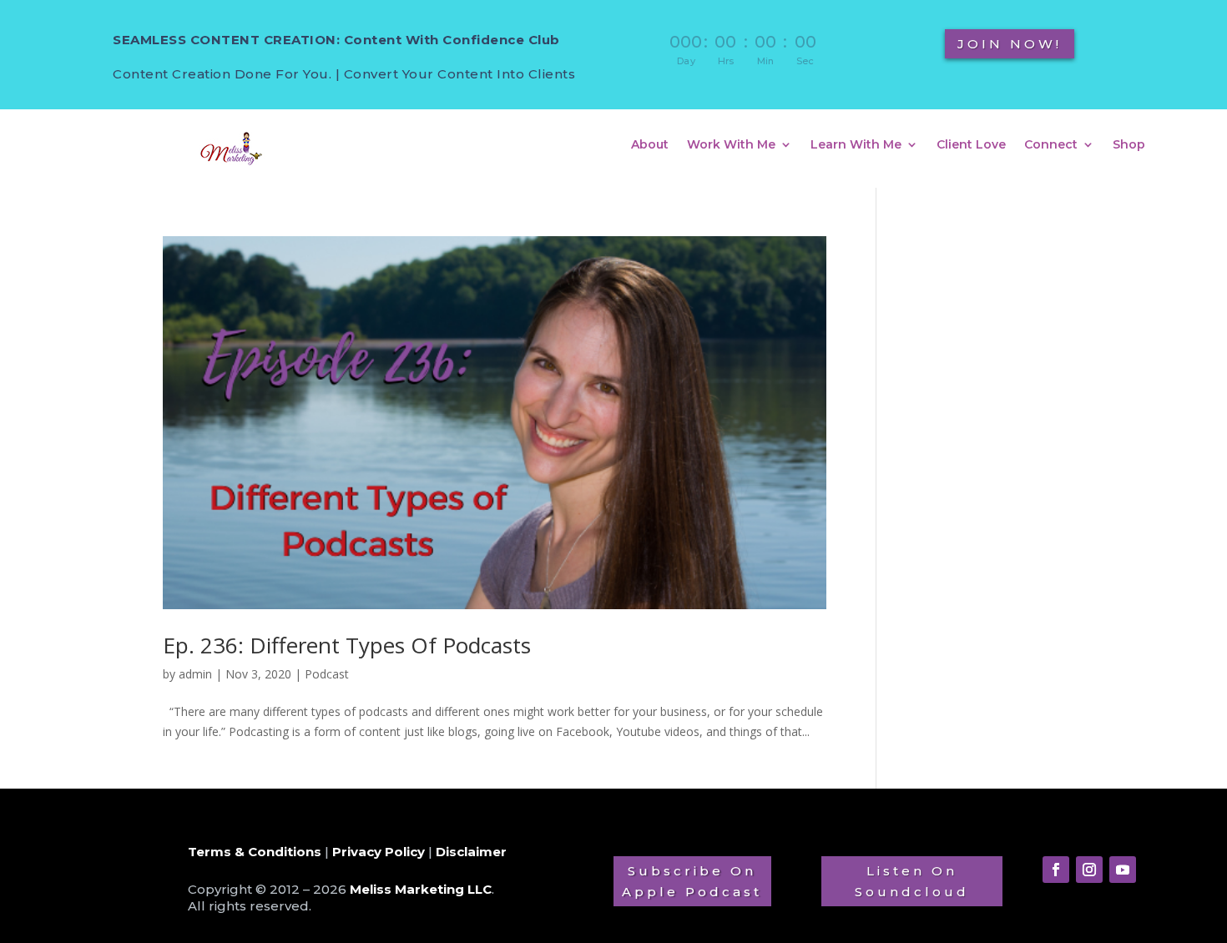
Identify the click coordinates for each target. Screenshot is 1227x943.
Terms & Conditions (254, 852)
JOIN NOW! (1009, 44)
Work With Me (731, 145)
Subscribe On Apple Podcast (692, 881)
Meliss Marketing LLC (421, 889)
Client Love (971, 145)
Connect (1051, 145)
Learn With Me (855, 145)
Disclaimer (471, 852)
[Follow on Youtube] (1122, 869)
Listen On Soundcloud (912, 881)
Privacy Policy (378, 852)
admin (195, 674)
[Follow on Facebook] (1056, 869)
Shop (1129, 145)
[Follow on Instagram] (1089, 869)
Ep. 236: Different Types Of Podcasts (347, 645)
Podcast (327, 674)
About (650, 145)
